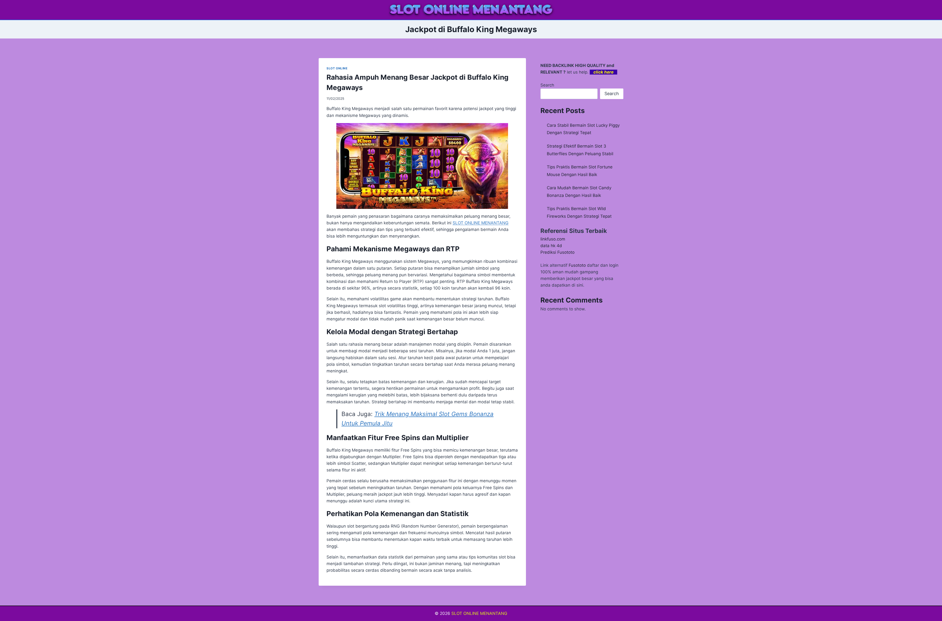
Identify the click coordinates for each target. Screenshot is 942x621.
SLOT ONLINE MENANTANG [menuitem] (481, 222)
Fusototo (577, 265)
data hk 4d (551, 245)
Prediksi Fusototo (557, 252)
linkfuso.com (552, 239)
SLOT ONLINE (337, 68)
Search (547, 85)
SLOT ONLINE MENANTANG (479, 613)
